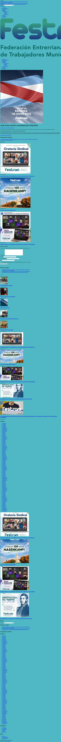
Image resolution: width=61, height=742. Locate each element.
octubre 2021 (4, 468)
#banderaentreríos (8, 135)
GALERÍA (4, 17)
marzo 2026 (4, 425)
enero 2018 (4, 507)
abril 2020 (3, 484)
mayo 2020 (4, 483)
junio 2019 (4, 705)
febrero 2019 (4, 496)
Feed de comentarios (5, 737)
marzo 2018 (4, 718)
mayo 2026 (4, 637)
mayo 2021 (4, 473)
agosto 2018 (4, 501)
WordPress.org (4, 738)
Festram (10, 127)
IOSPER (3, 15)
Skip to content (2, 6)
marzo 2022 (4, 464)
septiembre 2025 (4, 643)
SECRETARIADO (5, 8)
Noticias (13, 127)
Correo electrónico (3, 258)
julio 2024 (3, 440)
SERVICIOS (4, 11)
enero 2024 (4, 445)
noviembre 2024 (4, 649)
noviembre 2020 (4, 478)
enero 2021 (4, 476)
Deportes (5, 12)
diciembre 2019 (4, 487)
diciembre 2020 (4, 477)
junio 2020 (4, 482)
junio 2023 (4, 451)
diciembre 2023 (4, 446)
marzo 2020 (4, 485)
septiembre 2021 (4, 469)
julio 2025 (3, 432)
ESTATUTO (4, 9)
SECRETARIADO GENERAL (6, 285)
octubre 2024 (4, 650)
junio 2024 (4, 441)
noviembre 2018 (4, 711)
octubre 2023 (4, 448)
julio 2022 (3, 461)
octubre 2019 (4, 489)
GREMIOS (4, 10)
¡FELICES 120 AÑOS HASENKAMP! (6, 2)
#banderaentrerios (3, 135)
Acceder (3, 736)
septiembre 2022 (4, 459)
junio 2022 (4, 674)
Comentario (2, 255)
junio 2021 (4, 472)
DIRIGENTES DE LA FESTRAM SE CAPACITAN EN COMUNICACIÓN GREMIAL (14, 3)
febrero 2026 (4, 426)
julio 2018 (3, 502)
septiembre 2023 (4, 449)
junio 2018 (4, 503)
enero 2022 (4, 466)
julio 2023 (3, 450)
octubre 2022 (4, 458)
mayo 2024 (4, 442)
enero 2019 (4, 497)
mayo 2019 (4, 493)
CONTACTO (4, 16)
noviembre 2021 (4, 680)
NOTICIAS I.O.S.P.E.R (5, 307)
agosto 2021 (4, 470)
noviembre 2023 (4, 447)
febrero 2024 (4, 444)
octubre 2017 (4, 510)
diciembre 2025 (4, 428)
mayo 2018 (4, 504)
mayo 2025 (4, 434)
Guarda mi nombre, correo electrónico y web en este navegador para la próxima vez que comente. (16, 262)
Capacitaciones (6, 63)
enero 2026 (4, 427)
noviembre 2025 (4, 429)
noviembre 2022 (4, 457)
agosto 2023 (4, 662)
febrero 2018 (4, 506)
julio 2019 (3, 492)
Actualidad (4, 727)
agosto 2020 (4, 693)
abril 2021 (3, 686)
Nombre (1, 256)
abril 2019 (3, 494)
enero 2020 (4, 699)
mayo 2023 (4, 452)
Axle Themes (8, 741)
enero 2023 (4, 668)
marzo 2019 (4, 495)
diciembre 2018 (4, 498)
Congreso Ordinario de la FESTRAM (7, 296)
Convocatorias (6, 14)
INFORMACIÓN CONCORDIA (6, 329)
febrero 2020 (4, 486)
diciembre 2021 (4, 467)
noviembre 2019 (4, 488)
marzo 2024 (4, 656)
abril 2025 (3, 435)
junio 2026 (4, 424)
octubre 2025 (4, 430)
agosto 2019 (4, 491)
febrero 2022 (4, 465)
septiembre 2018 (4, 500)
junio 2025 (4, 433)
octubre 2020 (4, 479)
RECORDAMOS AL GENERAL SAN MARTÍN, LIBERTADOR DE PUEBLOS (13, 4)
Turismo (5, 13)
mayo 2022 (4, 462)
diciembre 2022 (4, 456)
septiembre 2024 (4, 438)
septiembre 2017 (4, 723)
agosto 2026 (4, 423)
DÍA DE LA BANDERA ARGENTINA (6, 140)
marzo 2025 (4, 436)
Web (1, 260)
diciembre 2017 (4, 508)
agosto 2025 (4, 431)
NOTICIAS (4, 7)
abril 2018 (3, 717)
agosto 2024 (4, 439)
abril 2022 (3, 463)
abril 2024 (3, 655)
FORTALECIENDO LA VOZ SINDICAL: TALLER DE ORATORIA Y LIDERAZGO (14, 1)
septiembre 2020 (4, 692)
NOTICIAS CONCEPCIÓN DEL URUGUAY (9, 318)
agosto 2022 (4, 460)
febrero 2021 (4, 475)
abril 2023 (3, 453)
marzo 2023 (4, 454)
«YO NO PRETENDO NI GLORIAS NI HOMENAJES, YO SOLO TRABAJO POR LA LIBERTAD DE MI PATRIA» (19, 139)
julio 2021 (3, 471)
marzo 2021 (4, 687)
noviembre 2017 (4, 509)
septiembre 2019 (4, 490)
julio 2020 (3, 481)
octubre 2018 (4, 499)
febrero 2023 (4, 455)
